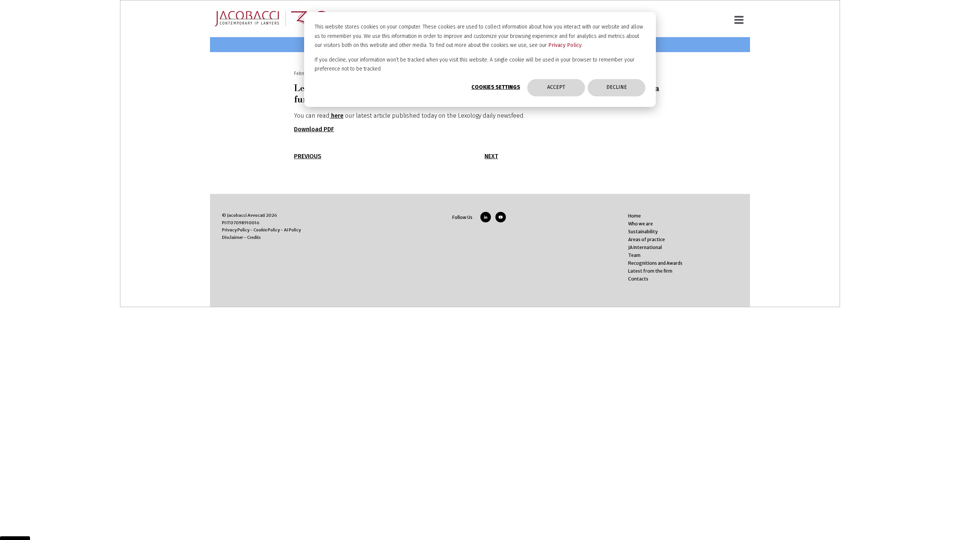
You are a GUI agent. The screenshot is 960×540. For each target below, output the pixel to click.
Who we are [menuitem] (640, 223)
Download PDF (314, 129)
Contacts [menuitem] (638, 279)
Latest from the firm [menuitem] (650, 271)
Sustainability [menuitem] (643, 231)
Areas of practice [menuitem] (646, 239)
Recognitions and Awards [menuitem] (655, 263)
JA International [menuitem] (645, 247)
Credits (254, 237)
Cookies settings (495, 87)
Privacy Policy (565, 45)
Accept (556, 87)
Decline (616, 87)
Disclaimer (232, 237)
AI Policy (292, 229)
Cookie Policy (267, 229)
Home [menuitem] (634, 216)
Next (491, 156)
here (337, 115)
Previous (307, 156)
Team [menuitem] (634, 255)
